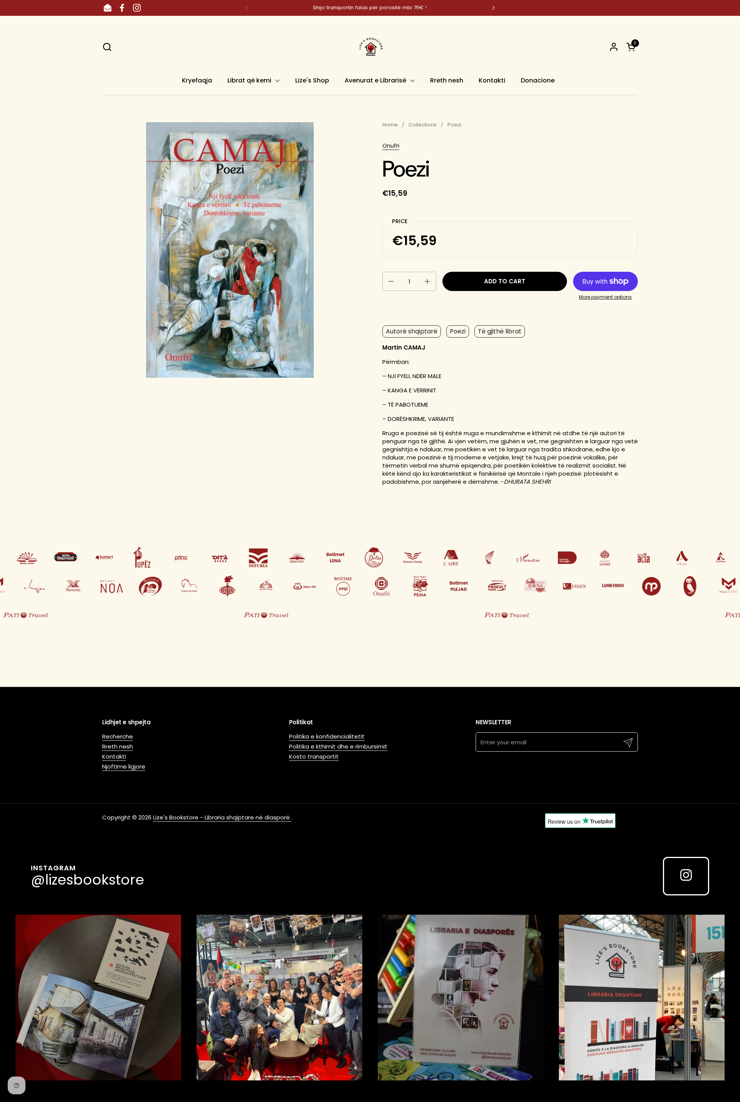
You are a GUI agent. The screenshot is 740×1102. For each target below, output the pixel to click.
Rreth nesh (117, 746)
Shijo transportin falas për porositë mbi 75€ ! (370, 7)
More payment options (605, 297)
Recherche (117, 736)
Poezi (458, 331)
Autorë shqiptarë (411, 331)
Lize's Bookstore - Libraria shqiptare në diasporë (222, 817)
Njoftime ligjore (123, 766)
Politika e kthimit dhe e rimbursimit (338, 746)
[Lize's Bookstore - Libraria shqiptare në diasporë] (370, 46)
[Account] (614, 47)
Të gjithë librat (499, 331)
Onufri (390, 145)
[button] (107, 47)
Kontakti (114, 756)
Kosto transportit (314, 756)
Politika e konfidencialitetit (327, 736)
